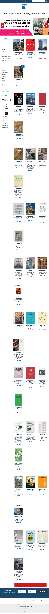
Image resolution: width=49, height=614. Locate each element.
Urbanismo (25, 15)
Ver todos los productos (30, 585)
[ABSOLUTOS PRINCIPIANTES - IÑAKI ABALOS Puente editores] (42, 372)
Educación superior (6, 66)
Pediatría (32, 13)
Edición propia (5, 89)
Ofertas (22, 11)
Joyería (3, 70)
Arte (2, 45)
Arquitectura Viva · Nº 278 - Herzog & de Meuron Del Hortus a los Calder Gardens (30, 110)
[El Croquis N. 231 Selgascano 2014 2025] (18, 71)
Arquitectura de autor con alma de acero (18, 546)
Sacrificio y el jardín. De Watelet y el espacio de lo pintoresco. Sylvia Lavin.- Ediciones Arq (30, 384)
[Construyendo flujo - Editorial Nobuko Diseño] (30, 481)
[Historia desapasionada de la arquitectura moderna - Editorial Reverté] (18, 99)
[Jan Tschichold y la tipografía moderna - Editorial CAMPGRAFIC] (18, 563)
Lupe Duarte (28, 606)
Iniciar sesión (28, 1)
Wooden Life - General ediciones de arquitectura (42, 492)
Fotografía (26, 13)
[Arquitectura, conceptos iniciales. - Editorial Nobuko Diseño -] (42, 208)
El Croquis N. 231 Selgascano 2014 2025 (18, 82)
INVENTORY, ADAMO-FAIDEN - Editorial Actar (18, 218)
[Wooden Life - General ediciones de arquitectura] (42, 481)
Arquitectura (9, 11)
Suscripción (19, 15)
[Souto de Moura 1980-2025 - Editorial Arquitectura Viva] (18, 153)
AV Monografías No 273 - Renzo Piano (30, 218)
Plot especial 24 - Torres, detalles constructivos (30, 273)
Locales (3, 1)
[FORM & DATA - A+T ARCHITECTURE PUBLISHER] (18, 372)
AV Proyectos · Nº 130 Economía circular (18, 136)
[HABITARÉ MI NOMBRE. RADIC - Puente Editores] (42, 99)
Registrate (23, 1)
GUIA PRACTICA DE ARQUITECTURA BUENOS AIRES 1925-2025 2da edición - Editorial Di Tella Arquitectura (30, 165)
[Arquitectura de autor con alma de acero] (18, 536)
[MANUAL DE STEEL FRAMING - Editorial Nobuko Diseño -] (18, 509)
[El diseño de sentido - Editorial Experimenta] (30, 536)
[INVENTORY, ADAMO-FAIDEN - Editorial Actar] (18, 208)
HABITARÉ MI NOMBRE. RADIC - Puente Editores (42, 109)
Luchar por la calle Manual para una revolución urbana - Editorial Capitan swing (18, 466)
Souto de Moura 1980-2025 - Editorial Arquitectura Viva (18, 164)
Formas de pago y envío (28, 601)
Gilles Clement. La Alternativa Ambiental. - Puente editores (18, 410)
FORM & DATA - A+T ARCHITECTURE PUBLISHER (18, 382)
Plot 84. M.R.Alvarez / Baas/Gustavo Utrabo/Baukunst (42, 164)
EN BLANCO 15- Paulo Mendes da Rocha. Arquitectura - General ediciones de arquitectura (18, 274)
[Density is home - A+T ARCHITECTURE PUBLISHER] (30, 44)
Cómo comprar (5, 125)
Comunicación (5, 47)
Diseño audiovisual (8, 13)
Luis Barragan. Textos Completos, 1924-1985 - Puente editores (18, 301)
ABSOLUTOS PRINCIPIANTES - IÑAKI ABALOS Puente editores (42, 383)
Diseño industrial (29, 11)
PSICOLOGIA (4, 84)
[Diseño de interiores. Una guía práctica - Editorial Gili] (30, 317)
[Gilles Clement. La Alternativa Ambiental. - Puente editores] (18, 399)
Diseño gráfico (39, 11)
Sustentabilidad (5, 87)
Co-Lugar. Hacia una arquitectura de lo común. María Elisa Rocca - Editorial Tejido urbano (18, 356)
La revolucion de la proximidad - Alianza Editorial (42, 437)
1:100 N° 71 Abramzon (18, 327)
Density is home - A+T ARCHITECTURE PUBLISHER (30, 54)
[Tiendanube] (25, 608)
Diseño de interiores (6, 58)
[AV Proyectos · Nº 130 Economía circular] (18, 126)
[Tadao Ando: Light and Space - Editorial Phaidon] (18, 235)
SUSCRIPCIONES (5, 91)
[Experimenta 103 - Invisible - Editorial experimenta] (42, 536)
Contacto (6, 1)
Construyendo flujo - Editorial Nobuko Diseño (30, 492)
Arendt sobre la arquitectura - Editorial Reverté (42, 328)
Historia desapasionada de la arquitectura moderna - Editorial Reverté (18, 110)
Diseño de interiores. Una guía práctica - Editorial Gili (30, 328)
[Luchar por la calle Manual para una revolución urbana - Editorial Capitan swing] (18, 454)
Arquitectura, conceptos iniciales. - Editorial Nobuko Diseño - (42, 219)
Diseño (3, 40)
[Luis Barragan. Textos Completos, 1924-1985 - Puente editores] (18, 290)
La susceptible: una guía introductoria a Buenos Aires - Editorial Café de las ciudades (18, 493)
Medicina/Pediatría (6, 72)
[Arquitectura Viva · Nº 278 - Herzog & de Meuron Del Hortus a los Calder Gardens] (30, 99)
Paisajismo (4, 74)
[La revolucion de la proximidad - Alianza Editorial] (42, 427)
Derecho (3, 49)
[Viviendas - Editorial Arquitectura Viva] (42, 263)
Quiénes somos (5, 123)
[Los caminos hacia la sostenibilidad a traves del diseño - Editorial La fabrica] (30, 427)
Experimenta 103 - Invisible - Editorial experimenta (42, 546)
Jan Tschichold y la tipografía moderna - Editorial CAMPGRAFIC (18, 576)
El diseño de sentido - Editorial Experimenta (30, 546)
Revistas (16, 11)
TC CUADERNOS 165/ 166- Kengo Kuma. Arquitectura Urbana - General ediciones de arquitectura (42, 56)
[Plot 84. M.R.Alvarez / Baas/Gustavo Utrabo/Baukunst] (42, 153)
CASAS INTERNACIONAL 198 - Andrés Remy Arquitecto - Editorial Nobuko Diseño (18, 56)
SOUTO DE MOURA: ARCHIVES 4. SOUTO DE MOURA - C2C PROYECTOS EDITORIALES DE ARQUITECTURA (18, 193)
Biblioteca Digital (40, 13)
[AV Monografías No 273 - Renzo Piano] (30, 208)
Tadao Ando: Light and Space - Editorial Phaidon (18, 246)
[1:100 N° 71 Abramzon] (18, 317)
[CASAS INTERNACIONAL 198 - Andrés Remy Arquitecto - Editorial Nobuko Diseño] (18, 44)
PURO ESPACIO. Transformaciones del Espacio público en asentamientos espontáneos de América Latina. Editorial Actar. (18, 439)
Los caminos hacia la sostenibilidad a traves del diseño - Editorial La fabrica (30, 437)
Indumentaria (18, 13)
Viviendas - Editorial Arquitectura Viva (42, 273)
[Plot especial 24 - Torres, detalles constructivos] (30, 263)
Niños (3, 82)
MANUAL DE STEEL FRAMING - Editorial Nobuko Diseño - (18, 519)
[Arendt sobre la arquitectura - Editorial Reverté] (42, 317)
